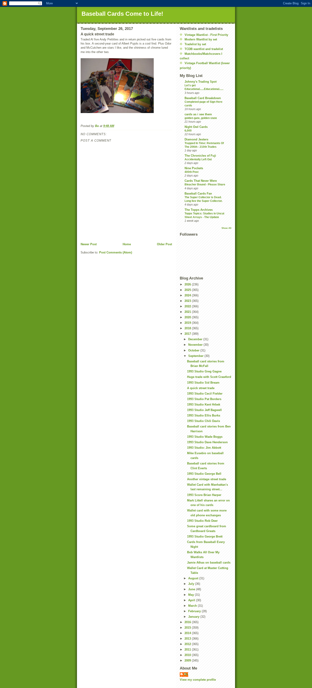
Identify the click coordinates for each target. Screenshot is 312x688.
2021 (188, 312)
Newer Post (89, 244)
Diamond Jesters (196, 139)
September (196, 356)
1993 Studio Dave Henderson (207, 442)
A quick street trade (200, 388)
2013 (188, 638)
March (193, 605)
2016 (188, 622)
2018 (188, 328)
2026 (188, 284)
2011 (188, 649)
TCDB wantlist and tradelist (204, 49)
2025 (188, 290)
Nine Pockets (194, 168)
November (196, 344)
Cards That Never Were (201, 180)
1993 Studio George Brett (204, 536)
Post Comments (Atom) (115, 252)
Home (127, 244)
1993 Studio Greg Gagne (204, 371)
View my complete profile (198, 679)
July (191, 583)
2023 (188, 301)
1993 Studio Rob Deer (202, 520)
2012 (188, 644)
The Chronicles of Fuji (200, 155)
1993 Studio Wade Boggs (204, 436)
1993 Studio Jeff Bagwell (204, 410)
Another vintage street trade (206, 479)
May (191, 594)
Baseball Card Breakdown (203, 98)
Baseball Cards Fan (198, 193)
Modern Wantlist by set (201, 39)
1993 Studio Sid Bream (203, 382)
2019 (188, 322)
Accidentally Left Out (198, 159)
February (195, 611)
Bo (186, 674)
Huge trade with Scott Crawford (209, 377)
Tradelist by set (195, 44)
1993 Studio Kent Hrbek (203, 404)
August (193, 578)
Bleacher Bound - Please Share (205, 184)
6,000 (188, 130)
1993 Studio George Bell (204, 473)
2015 (188, 627)
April (192, 600)
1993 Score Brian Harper (204, 495)
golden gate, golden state (201, 118)
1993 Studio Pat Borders (204, 399)
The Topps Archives (199, 209)
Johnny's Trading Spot (201, 81)
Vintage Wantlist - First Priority (206, 35)
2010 (188, 655)
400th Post (191, 172)
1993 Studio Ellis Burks (203, 415)
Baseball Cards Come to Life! (122, 13)
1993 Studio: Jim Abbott (204, 447)
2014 (188, 633)
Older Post (164, 244)
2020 (188, 317)
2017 (188, 333)
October (194, 350)
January (194, 616)
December (195, 339)
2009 (188, 660)
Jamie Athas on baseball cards (208, 562)
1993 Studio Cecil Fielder (204, 393)
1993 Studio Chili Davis (203, 421)
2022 (188, 306)
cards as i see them (198, 114)
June (192, 589)
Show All (226, 228)
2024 (188, 295)
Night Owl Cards (196, 127)
